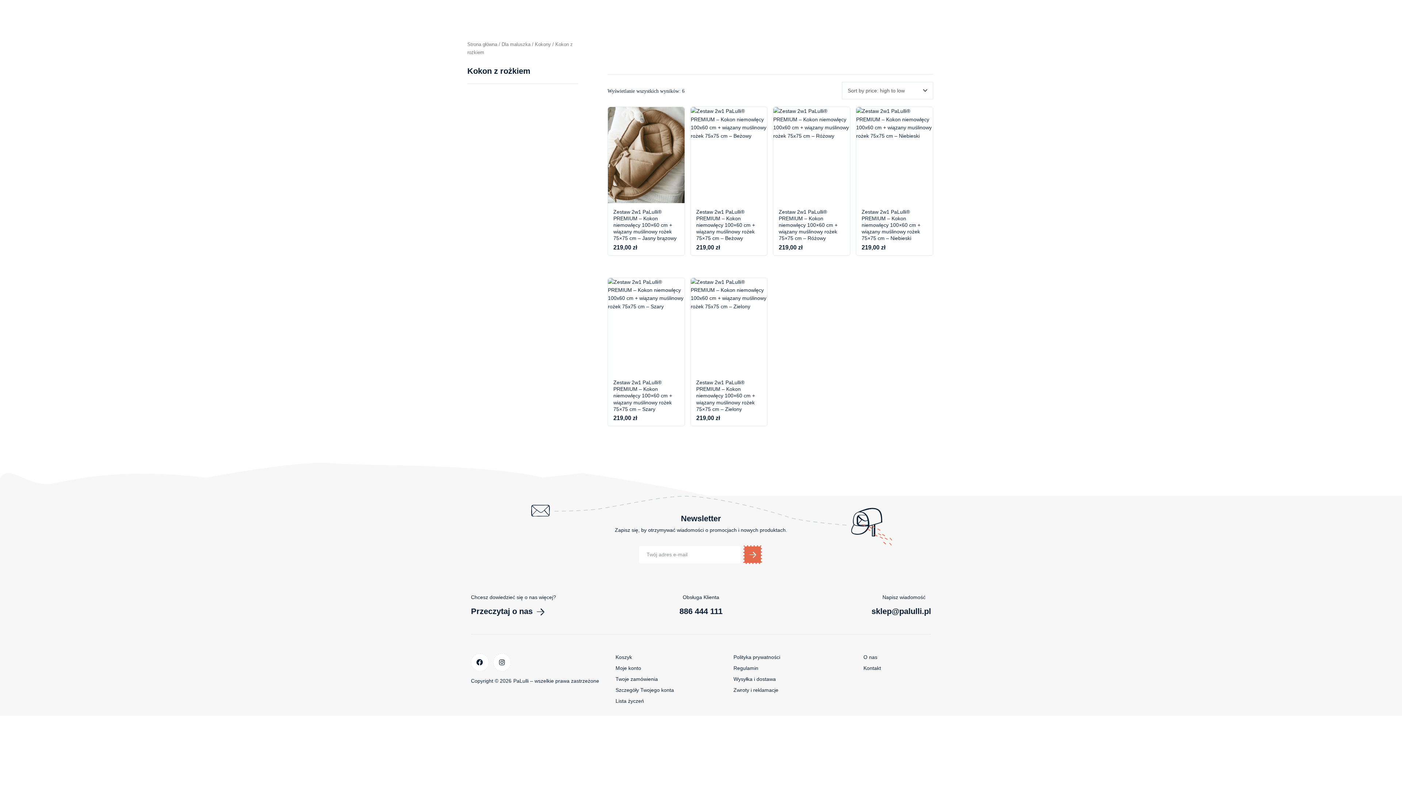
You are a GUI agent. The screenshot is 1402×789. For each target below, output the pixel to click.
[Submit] (752, 554)
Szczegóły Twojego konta (645, 690)
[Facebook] (480, 662)
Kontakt (872, 668)
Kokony (543, 44)
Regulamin (745, 668)
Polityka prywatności (756, 657)
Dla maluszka (516, 44)
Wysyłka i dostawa (754, 679)
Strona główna (482, 44)
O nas (870, 657)
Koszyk (624, 657)
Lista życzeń (630, 701)
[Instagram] (502, 662)
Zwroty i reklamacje (755, 690)
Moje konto (628, 668)
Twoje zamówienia (637, 679)
